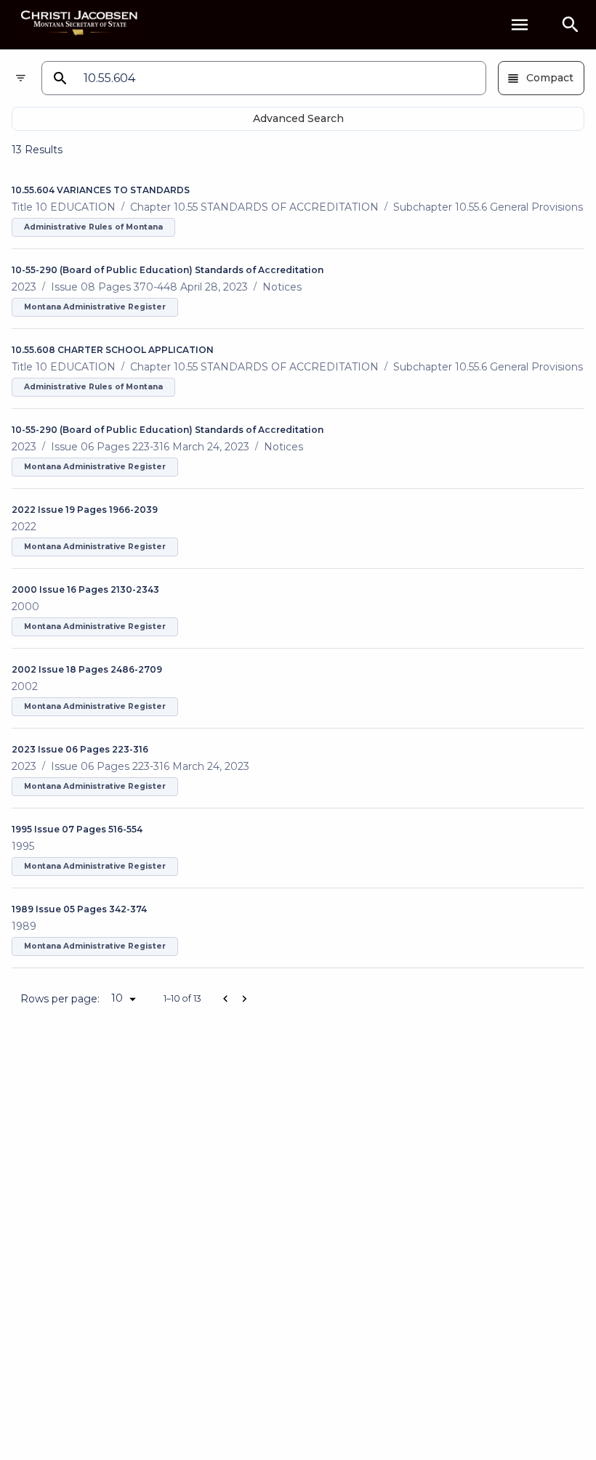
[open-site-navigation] (519, 24)
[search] (570, 24)
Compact (549, 77)
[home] (80, 24)
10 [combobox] (117, 998)
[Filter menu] (21, 78)
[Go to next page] (244, 998)
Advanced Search (298, 118)
